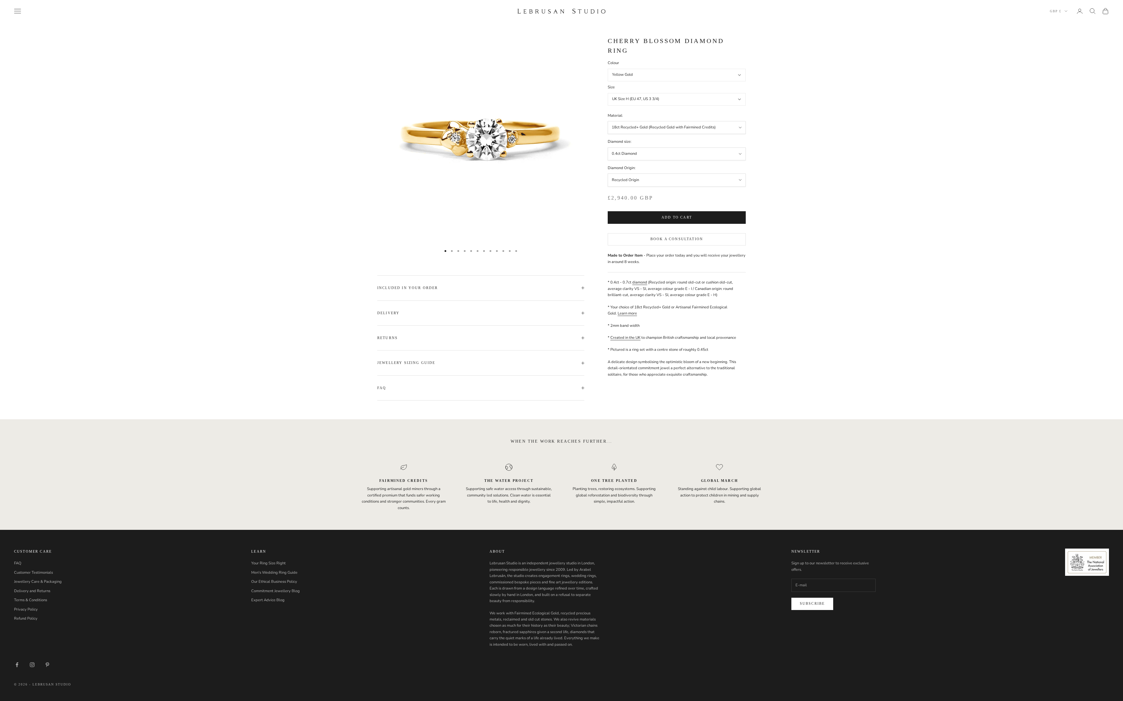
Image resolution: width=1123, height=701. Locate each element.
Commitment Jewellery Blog (275, 591)
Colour (613, 63)
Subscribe (812, 604)
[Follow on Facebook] (17, 665)
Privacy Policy (26, 609)
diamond (639, 282)
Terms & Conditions (30, 600)
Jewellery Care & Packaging (38, 581)
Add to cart (677, 217)
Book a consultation (676, 239)
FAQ (17, 563)
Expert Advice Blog (268, 600)
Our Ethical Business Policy (274, 581)
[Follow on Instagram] (32, 665)
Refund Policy (25, 618)
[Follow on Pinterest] (47, 665)
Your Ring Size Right (268, 563)
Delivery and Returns (32, 591)
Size (611, 87)
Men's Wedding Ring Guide (274, 572)
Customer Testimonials (33, 572)
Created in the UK (625, 337)
